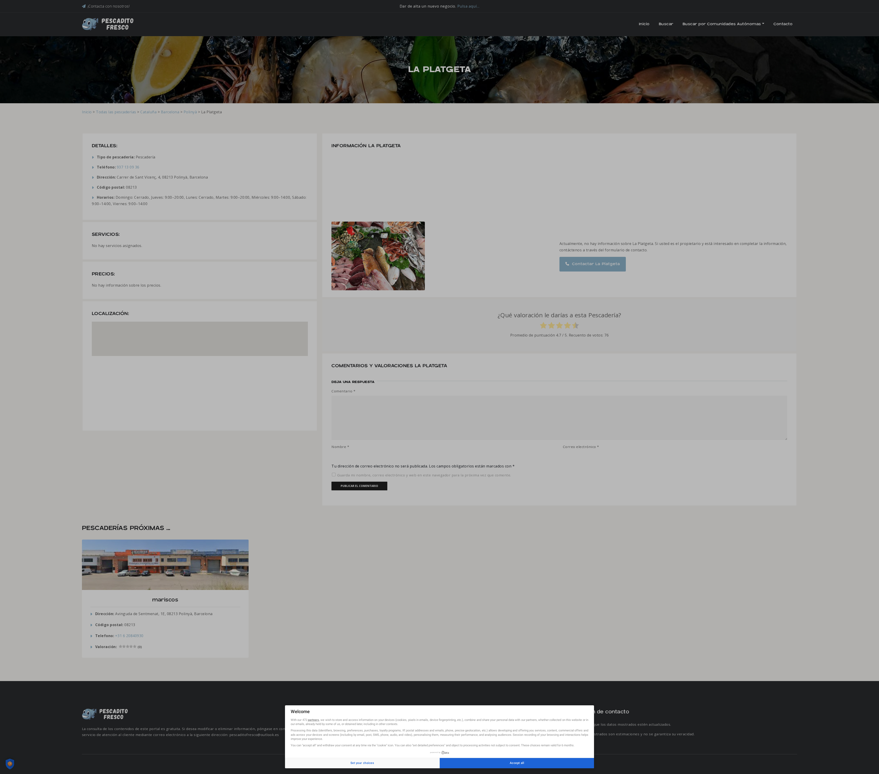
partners (313, 720)
